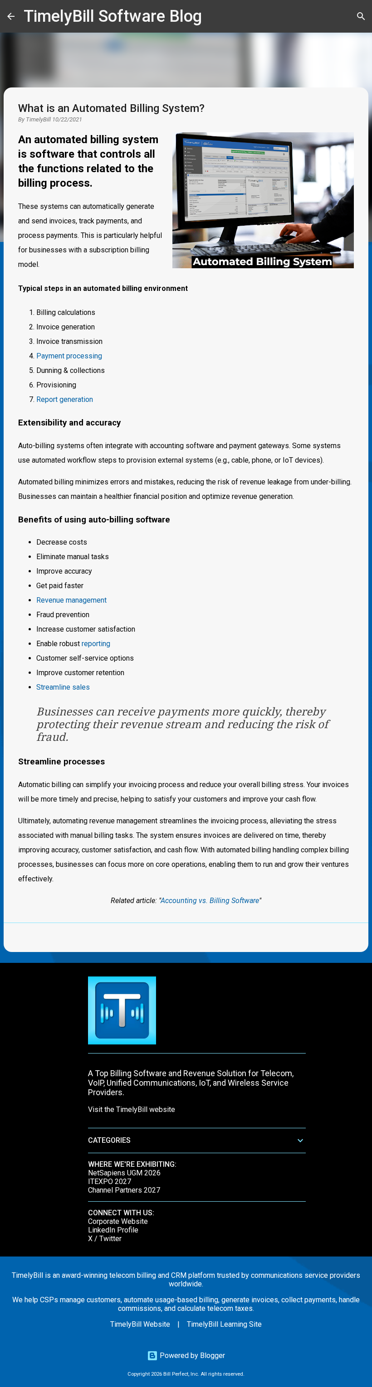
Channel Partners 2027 (124, 1190)
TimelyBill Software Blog (113, 16)
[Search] (214, 16)
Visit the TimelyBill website (131, 1109)
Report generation (64, 399)
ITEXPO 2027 (109, 1181)
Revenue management (71, 600)
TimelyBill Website (140, 1324)
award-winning (85, 1275)
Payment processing (69, 356)
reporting (96, 643)
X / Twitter (105, 1238)
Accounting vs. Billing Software (210, 900)
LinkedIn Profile (113, 1230)
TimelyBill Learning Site (224, 1324)
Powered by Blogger (191, 1355)
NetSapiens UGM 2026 (124, 1173)
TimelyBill (38, 119)
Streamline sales (63, 687)
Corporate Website (118, 1221)
